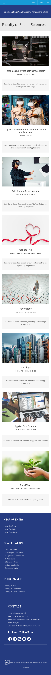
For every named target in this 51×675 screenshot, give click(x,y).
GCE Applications (11, 562)
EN (48, 3)
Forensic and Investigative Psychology (26, 70)
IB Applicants (10, 559)
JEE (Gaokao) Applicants (14, 556)
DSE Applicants (11, 550)
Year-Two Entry (10, 529)
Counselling (25, 249)
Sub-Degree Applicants (14, 553)
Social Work (25, 485)
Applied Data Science (25, 426)
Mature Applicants (12, 565)
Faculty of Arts (10, 586)
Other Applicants (11, 568)
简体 (41, 3)
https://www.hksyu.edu (31, 626)
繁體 (33, 3)
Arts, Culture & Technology (25, 191)
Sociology (25, 367)
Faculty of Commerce (13, 589)
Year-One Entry (10, 526)
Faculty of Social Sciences (15, 592)
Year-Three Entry (11, 532)
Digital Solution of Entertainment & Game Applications (26, 131)
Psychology (25, 308)
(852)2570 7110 (22, 616)
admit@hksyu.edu (20, 613)
